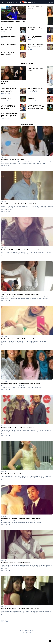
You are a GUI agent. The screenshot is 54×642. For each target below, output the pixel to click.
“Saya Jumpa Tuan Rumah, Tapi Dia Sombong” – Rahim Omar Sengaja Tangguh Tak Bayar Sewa (9, 115)
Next (7, 621)
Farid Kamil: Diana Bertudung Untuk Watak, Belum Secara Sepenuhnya (35, 46)
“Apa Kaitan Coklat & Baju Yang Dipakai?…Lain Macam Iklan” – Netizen (36, 68)
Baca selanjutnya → (5, 165)
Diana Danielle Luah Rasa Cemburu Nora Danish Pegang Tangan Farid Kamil (20, 608)
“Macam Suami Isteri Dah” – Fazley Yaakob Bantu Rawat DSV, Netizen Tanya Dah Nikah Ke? (36, 107)
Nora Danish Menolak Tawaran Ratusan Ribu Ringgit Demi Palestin (18, 338)
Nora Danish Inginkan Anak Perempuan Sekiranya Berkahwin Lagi (17, 427)
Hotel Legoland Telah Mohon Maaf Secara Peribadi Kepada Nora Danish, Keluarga (21, 249)
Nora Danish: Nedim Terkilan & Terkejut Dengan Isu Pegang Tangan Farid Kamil (21, 518)
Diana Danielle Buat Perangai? (8, 44)
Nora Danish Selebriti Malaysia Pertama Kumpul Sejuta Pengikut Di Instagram (20, 383)
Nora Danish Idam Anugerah (8, 36)
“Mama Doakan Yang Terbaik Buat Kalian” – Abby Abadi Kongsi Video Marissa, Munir (9, 90)
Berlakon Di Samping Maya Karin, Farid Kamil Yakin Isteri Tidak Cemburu (19, 203)
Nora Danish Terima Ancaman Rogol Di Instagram (13, 159)
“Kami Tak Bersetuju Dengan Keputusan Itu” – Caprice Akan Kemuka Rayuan (9, 107)
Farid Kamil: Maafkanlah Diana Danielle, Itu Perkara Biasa (15, 562)
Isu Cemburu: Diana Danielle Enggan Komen (12, 473)
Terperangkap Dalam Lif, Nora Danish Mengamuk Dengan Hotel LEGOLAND (20, 294)
